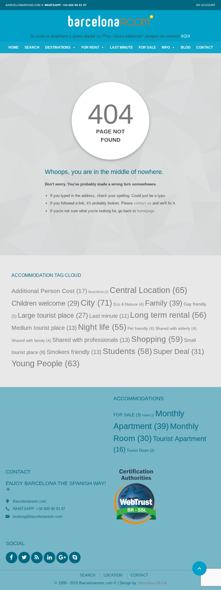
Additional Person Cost (49, 291)
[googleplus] (62, 557)
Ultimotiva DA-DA (152, 583)
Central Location (148, 290)
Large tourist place (53, 315)
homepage (145, 211)
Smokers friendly (74, 352)
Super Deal (178, 351)
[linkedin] (49, 557)
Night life (102, 327)
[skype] (75, 557)
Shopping (157, 339)
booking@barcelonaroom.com (37, 516)
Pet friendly (140, 328)
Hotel (148, 415)
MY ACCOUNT (205, 5)
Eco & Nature (128, 304)
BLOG (185, 47)
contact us (142, 203)
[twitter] (24, 557)
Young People (46, 363)
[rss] (37, 557)
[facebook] (11, 557)
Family (163, 303)
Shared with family (31, 340)
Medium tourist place (44, 328)
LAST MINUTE (121, 47)
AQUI (185, 36)
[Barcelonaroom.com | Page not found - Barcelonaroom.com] (110, 21)
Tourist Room (140, 450)
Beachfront (98, 292)
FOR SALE (147, 47)
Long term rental (168, 315)
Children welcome (45, 303)
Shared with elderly (176, 328)
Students (127, 351)
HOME (13, 47)
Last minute (109, 316)
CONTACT (204, 47)
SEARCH (31, 47)
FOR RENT (90, 47)
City (96, 302)
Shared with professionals (91, 340)
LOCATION (113, 575)
